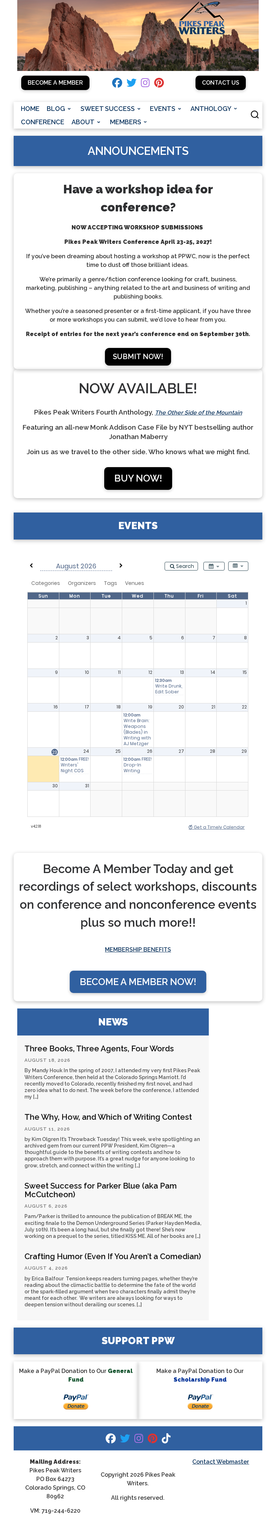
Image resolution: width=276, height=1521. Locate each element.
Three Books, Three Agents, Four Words (99, 1048)
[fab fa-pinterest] (159, 84)
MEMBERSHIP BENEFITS (138, 949)
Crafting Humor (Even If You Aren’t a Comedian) (112, 1256)
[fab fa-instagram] (145, 84)
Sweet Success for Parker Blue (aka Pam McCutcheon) (100, 1190)
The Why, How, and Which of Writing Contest (108, 1117)
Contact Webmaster (220, 1461)
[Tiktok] (166, 1440)
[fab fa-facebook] (117, 84)
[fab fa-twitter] (131, 84)
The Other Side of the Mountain (198, 412)
